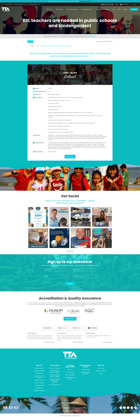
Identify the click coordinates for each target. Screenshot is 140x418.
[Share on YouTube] (135, 407)
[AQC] (89, 311)
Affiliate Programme (39, 390)
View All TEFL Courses (54, 368)
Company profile (39, 385)
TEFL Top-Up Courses (54, 384)
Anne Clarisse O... (62, 333)
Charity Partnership (39, 371)
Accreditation (39, 373)
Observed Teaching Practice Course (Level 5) (54, 380)
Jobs (113, 9)
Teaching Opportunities (102, 9)
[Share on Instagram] (124, 407)
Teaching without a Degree (70, 378)
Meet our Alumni (39, 380)
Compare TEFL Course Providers (39, 376)
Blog (119, 9)
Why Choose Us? (39, 368)
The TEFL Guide (85, 369)
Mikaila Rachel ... (91, 333)
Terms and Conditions (66, 410)
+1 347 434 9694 (8, 4)
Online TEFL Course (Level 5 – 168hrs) (55, 375)
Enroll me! (93, 36)
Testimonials (39, 388)
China (37, 46)
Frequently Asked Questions (85, 373)
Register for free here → (85, 1)
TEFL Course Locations (72, 9)
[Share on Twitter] (128, 407)
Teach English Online (86, 9)
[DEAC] (73, 311)
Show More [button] (70, 251)
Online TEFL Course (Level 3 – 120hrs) (55, 371)
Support (125, 9)
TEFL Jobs (32, 46)
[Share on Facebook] (121, 407)
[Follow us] (132, 407)
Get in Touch (100, 368)
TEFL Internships (70, 372)
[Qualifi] (53, 311)
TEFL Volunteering (70, 375)
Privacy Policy (76, 410)
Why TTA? (48, 9)
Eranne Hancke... (32, 333)
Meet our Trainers (39, 383)
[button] (38, 217)
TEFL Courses (59, 9)
